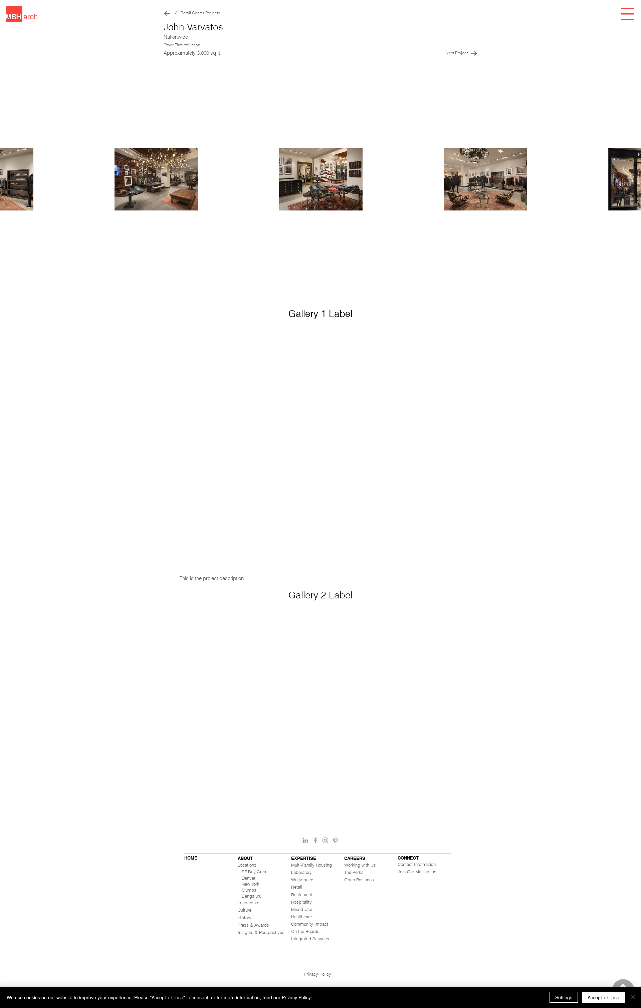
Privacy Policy (317, 974)
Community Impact (309, 924)
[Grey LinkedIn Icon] (305, 840)
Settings (563, 997)
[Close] (633, 997)
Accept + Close (603, 997)
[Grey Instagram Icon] (325, 840)
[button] (627, 14)
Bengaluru (251, 896)
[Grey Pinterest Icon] (335, 840)
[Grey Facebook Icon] (315, 840)
